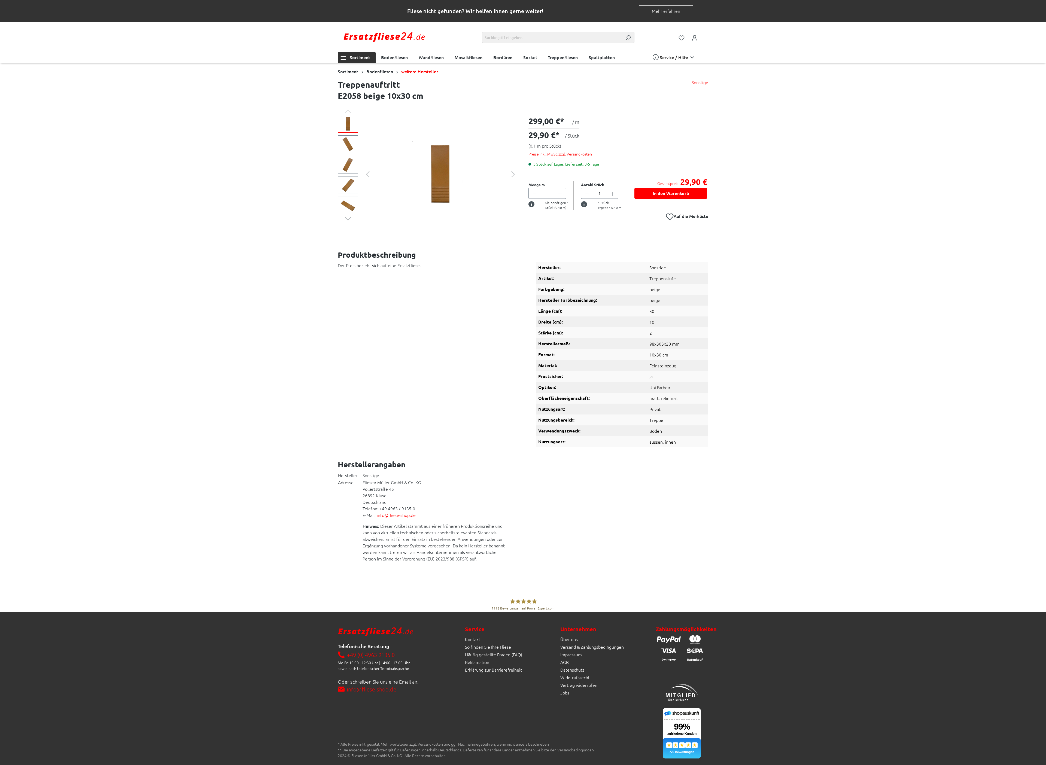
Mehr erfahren (666, 11)
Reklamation (477, 662)
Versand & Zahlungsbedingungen (592, 647)
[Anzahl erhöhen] (560, 193)
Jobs (564, 693)
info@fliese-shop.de (396, 515)
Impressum (571, 654)
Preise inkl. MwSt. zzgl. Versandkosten (560, 154)
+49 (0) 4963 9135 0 (371, 654)
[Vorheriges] (368, 173)
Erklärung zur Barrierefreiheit (493, 670)
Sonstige (700, 82)
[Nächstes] (513, 173)
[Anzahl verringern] (534, 193)
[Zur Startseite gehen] (384, 36)
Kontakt (472, 639)
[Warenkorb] (704, 36)
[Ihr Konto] (694, 37)
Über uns (569, 639)
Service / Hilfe (674, 57)
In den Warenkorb (671, 193)
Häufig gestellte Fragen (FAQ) (493, 654)
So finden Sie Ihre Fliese (488, 647)
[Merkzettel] (681, 37)
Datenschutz (572, 670)
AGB (564, 662)
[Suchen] (628, 37)
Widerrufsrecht (575, 677)
